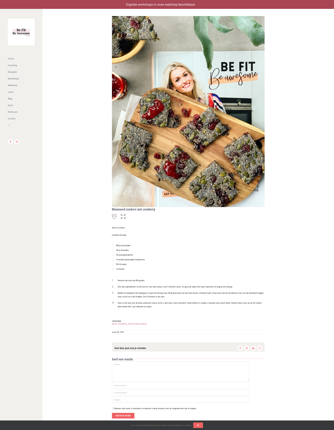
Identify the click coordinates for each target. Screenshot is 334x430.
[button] (123, 216)
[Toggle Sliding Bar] (21, 125)
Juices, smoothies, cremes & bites (126, 324)
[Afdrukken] (114, 216)
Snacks (144, 324)
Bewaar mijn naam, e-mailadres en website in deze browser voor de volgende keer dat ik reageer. (155, 408)
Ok (198, 425)
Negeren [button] (202, 4)
